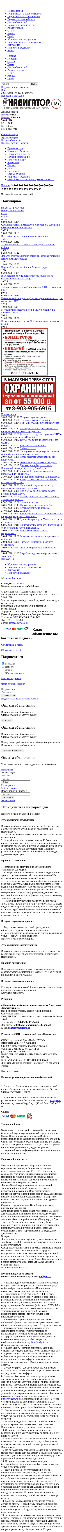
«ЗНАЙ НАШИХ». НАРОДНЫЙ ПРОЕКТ (30, 179)
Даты (10, 168)
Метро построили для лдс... (34, 417)
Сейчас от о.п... (28, 448)
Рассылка (10, 663)
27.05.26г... (25, 510)
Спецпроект (13, 171)
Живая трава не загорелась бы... (37, 505)
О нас (10, 30)
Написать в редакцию (19, 47)
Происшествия (15, 148)
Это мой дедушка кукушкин (35, 420)
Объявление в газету (12, 644)
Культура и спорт (16, 159)
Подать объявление (17, 19)
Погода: (5, 114)
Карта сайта (13, 44)
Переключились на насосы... (35, 508)
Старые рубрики (16, 173)
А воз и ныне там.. (30, 502)
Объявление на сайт (12, 650)
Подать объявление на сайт (21, 25)
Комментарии (8, 414)
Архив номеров (9, 137)
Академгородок (15, 27)
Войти (10, 50)
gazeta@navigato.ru (18, 622)
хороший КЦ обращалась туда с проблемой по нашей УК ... (27, 472)
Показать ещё (8, 559)
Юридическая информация (21, 39)
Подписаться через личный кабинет (20, 698)
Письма (11, 165)
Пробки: (5, 117)
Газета (31, 19)
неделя (4, 216)
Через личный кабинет (13, 683)
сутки (4, 213)
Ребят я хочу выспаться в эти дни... (38, 462)
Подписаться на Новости (20, 13)
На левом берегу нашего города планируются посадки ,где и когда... (27, 486)
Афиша (11, 33)
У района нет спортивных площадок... (40, 476)
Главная (18, 10)
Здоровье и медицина (18, 176)
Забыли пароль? (9, 788)
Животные (13, 162)
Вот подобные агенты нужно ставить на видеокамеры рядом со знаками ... (32, 515)
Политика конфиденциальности (24, 42)
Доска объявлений (17, 22)
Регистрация (8, 785)
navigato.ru (55, 1100)
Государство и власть (18, 154)
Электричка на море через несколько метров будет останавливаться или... (30, 452)
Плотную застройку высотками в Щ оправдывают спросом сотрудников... (29, 430)
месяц (4, 219)
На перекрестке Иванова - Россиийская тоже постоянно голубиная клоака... (31, 526)
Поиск (10, 10)
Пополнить (7, 769)
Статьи (36, 16)
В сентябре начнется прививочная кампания (24, 236)
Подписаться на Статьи (19, 16)
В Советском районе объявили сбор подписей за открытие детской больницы (27, 277)
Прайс (10, 36)
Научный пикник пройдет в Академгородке (24, 267)
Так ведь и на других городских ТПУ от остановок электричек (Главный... (32, 435)
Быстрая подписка (11, 678)
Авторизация (8, 800)
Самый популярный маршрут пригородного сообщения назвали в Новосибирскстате (30, 226)
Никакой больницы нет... (33, 445)
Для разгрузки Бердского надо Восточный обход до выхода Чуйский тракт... (26, 467)
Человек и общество (18, 151)
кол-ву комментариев (12, 210)
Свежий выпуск (9, 134)
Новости (38, 13)
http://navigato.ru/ (39, 1342)
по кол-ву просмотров (12, 207)
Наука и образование (18, 156)
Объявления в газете (16, 673)
